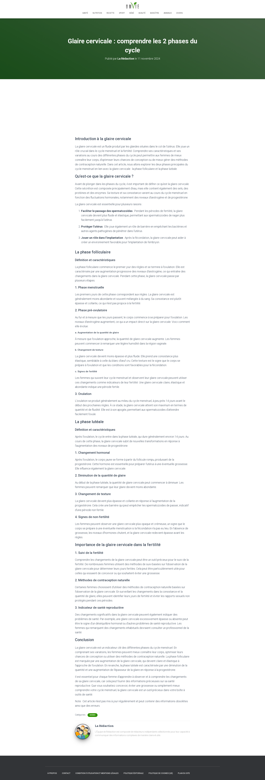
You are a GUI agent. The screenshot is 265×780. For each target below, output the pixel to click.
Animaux (168, 13)
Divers (179, 13)
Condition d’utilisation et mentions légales (97, 773)
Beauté (142, 13)
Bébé (131, 13)
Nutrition (97, 13)
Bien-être (154, 13)
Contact (66, 773)
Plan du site (184, 773)
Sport (122, 13)
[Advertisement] (132, 102)
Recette (110, 13)
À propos (52, 773)
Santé (85, 13)
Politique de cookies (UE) (161, 773)
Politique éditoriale (134, 773)
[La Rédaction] (82, 731)
